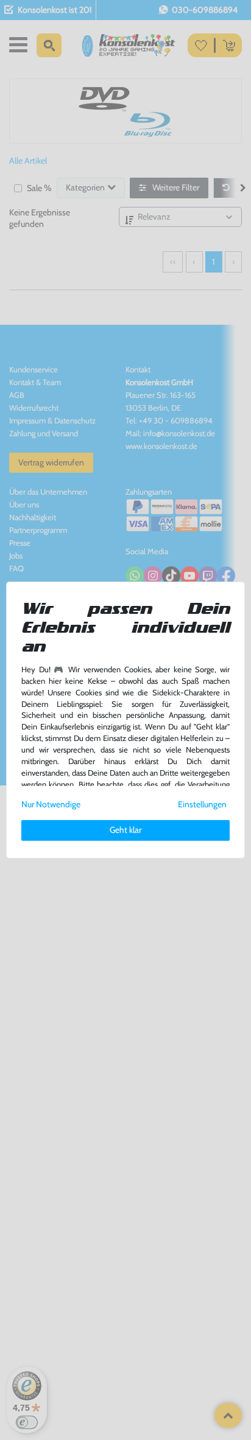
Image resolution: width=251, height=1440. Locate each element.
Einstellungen (202, 804)
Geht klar (125, 829)
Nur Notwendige (50, 804)
